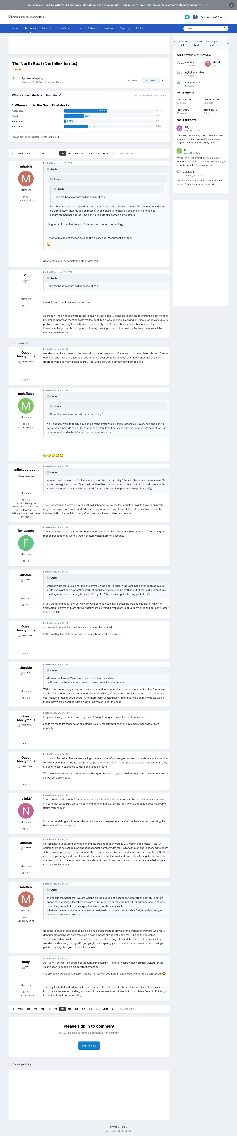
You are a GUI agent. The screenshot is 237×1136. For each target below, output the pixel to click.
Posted (58, 163)
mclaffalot (26, 393)
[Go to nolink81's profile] (26, 811)
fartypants (26, 530)
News (45, 28)
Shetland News (54, 82)
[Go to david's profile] (208, 64)
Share (133, 80)
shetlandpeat (193, 82)
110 (35, 153)
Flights (139, 28)
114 (62, 153)
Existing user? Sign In (214, 17)
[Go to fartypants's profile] (26, 543)
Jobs (78, 28)
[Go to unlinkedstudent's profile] (26, 482)
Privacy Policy (118, 1126)
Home (15, 28)
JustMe (26, 575)
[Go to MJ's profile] (26, 287)
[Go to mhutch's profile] (26, 178)
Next (105, 153)
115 (69, 153)
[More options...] (166, 163)
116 (76, 153)
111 (42, 153)
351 (27, 196)
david (216, 62)
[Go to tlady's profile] (26, 974)
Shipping (125, 28)
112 (49, 153)
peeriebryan (34, 78)
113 (55, 153)
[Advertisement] (89, 45)
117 (83, 153)
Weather (109, 28)
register (35, 136)
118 (90, 153)
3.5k (27, 605)
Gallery (92, 28)
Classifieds (63, 28)
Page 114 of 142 (128, 153)
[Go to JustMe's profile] (26, 587)
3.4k (27, 499)
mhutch (26, 166)
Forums (30, 28)
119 (97, 153)
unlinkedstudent (26, 469)
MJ (25, 275)
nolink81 (26, 798)
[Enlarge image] (48, 244)
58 (27, 423)
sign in (23, 136)
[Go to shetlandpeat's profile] (180, 84)
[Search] (224, 28)
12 (27, 828)
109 (28, 153)
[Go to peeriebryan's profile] (16, 80)
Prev (20, 153)
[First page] (13, 153)
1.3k (27, 992)
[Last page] (113, 153)
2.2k (27, 305)
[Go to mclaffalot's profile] (26, 406)
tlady (26, 962)
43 (27, 561)
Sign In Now (89, 1045)
